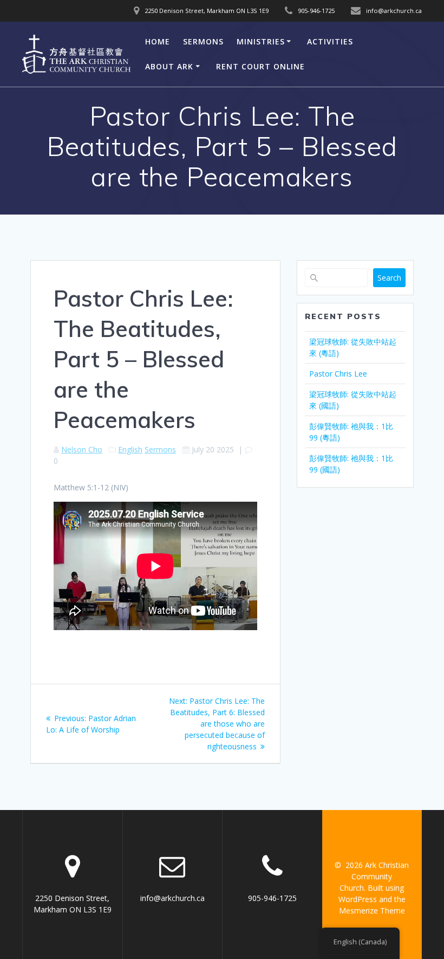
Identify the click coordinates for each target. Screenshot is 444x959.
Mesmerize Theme (372, 910)
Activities (330, 41)
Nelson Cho (81, 449)
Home (157, 41)
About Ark (169, 66)
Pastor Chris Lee (338, 373)
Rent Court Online (260, 66)
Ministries (261, 41)
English (130, 449)
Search (389, 278)
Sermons (203, 41)
